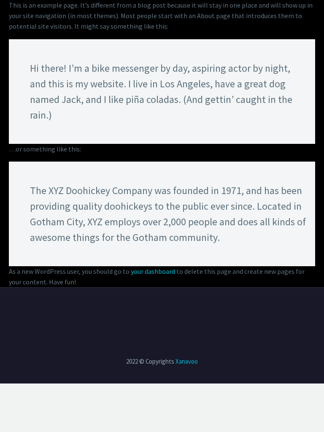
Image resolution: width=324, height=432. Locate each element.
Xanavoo (187, 361)
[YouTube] (167, 310)
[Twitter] (145, 310)
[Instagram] (156, 310)
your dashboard (153, 271)
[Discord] (178, 310)
